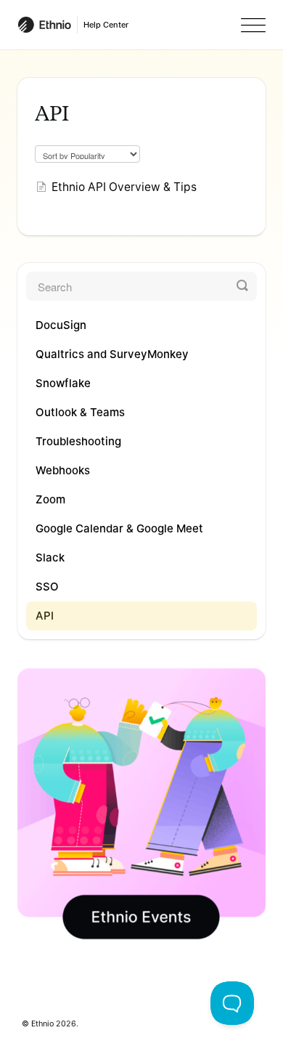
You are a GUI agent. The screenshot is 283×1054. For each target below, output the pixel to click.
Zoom (50, 499)
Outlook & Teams (80, 412)
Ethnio (42, 1024)
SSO (47, 586)
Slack (50, 557)
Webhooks (63, 470)
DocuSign (61, 325)
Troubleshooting (78, 441)
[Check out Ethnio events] (141, 803)
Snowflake (63, 383)
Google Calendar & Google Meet (119, 528)
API (45, 616)
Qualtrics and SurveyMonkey (112, 354)
